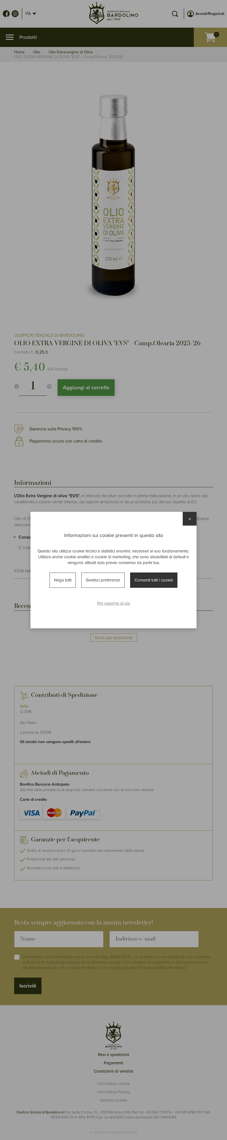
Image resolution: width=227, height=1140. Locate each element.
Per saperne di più (113, 603)
